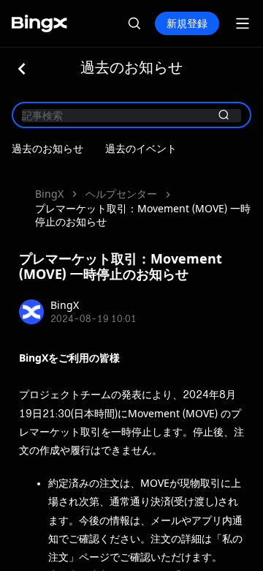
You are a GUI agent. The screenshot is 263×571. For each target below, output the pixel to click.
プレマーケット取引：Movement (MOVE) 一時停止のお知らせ (143, 215)
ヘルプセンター (121, 193)
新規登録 (187, 23)
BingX (49, 193)
